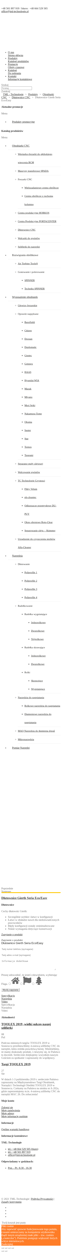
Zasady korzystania (11, 1201)
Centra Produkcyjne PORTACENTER (37, 221)
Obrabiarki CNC (21, 145)
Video (4, 1001)
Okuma (28, 422)
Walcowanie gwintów (29, 472)
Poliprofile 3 (30, 589)
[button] (31, 113)
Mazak (27, 388)
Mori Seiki (29, 405)
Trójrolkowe (37, 639)
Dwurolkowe (37, 630)
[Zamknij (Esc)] (2, 1248)
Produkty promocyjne (23, 121)
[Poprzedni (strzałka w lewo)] (2, 1251)
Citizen (28, 330)
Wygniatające (38, 689)
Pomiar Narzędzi (21, 747)
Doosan (28, 339)
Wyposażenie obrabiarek (25, 297)
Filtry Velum (30, 489)
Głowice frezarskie (27, 305)
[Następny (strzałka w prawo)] (6, 1251)
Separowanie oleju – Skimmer (39, 530)
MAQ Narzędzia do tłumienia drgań (36, 731)
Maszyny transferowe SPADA (33, 171)
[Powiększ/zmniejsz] (12, 1248)
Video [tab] (4, 1010)
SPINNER (29, 280)
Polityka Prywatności (42, 1198)
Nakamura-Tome (33, 413)
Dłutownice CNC (27, 229)
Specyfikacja (8, 995)
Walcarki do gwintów (29, 238)
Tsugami (28, 455)
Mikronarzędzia (26, 739)
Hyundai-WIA (31, 380)
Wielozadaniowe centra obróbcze (41, 187)
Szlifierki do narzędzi (29, 246)
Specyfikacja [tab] (8, 1004)
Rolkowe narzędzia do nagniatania (42, 705)
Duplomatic (30, 347)
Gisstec (28, 355)
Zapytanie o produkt (11, 934)
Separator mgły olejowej (30, 463)
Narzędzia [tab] (6, 1007)
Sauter (27, 430)
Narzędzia (17, 555)
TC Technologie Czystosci (31, 480)
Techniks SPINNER (34, 288)
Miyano (28, 397)
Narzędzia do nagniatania (31, 697)
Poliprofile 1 (30, 572)
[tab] (31, 934)
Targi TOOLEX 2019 (16, 1064)
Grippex (28, 363)
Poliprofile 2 (30, 580)
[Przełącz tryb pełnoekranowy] (9, 1248)
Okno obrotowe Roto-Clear (38, 522)
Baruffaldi (29, 322)
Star (26, 438)
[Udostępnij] (6, 1248)
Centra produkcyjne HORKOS (33, 212)
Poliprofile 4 (30, 597)
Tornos (28, 447)
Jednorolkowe (38, 622)
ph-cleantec (30, 497)
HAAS (27, 372)
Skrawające (37, 680)
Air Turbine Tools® (28, 263)
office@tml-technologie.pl (15, 11)
